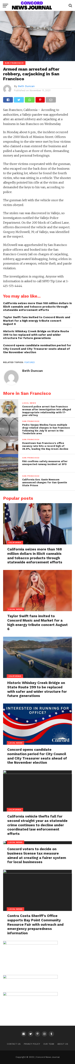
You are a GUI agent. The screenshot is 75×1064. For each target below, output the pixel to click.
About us (62, 1044)
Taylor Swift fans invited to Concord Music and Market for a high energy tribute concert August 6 (36, 321)
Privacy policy (32, 1044)
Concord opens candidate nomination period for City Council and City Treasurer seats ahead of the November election (37, 349)
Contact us (14, 1044)
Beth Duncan (26, 86)
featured (29, 362)
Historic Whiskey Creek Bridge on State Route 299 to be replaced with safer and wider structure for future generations (36, 335)
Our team (48, 1044)
